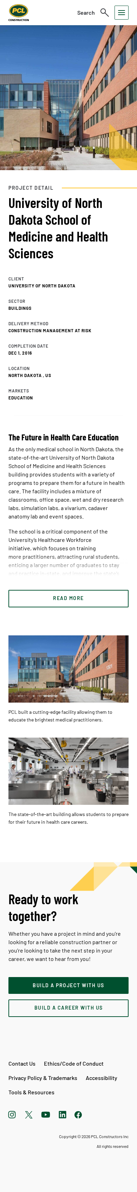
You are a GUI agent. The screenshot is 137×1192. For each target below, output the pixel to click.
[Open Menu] (122, 13)
